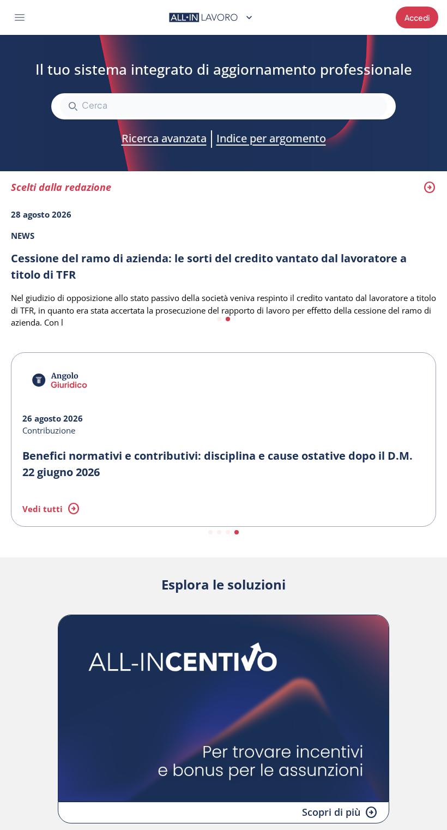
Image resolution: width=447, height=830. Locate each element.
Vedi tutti (42, 508)
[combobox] (223, 106)
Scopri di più (331, 812)
